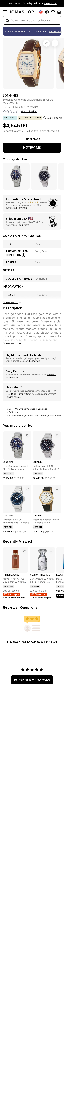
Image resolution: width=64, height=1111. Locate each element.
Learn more (21, 207)
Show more (10, 343)
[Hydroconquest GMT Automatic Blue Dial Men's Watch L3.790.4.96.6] (27, 488)
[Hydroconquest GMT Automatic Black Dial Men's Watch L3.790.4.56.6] (57, 435)
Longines (42, 408)
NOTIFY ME (32, 147)
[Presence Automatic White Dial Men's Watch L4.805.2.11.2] (57, 488)
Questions (29, 607)
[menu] (5, 12)
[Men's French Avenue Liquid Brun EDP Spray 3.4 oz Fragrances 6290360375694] (24, 551)
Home (9, 408)
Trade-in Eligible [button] (31, 117)
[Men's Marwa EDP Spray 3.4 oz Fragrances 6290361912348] (51, 551)
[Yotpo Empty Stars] (11, 111)
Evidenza (13, 412)
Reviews (10, 607)
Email (20, 394)
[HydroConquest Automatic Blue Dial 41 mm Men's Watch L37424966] (27, 435)
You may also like (15, 159)
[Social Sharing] (46, 43)
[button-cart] (59, 12)
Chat (28, 394)
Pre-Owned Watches (24, 408)
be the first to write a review (32, 679)
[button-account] (47, 12)
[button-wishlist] (53, 12)
